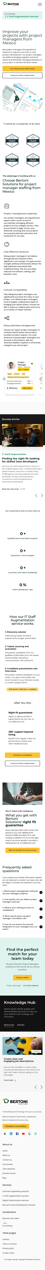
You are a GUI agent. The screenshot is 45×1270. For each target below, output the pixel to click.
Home (5, 1151)
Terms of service (9, 1244)
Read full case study (10, 489)
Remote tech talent (10, 1218)
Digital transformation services (15, 1200)
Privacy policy (8, 1248)
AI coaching (7, 1226)
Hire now (27, 388)
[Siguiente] (42, 495)
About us (6, 1155)
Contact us (7, 1160)
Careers (5, 1239)
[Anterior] (36, 495)
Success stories (9, 1173)
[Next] (41, 1087)
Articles (20, 1025)
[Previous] (36, 1087)
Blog (4, 1178)
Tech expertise (8, 1169)
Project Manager (13, 985)
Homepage (9, 13)
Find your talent (22, 977)
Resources (9, 1025)
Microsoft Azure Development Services (18, 1205)
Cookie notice (8, 1253)
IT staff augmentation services (15, 1196)
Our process (7, 1164)
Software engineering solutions (15, 1191)
